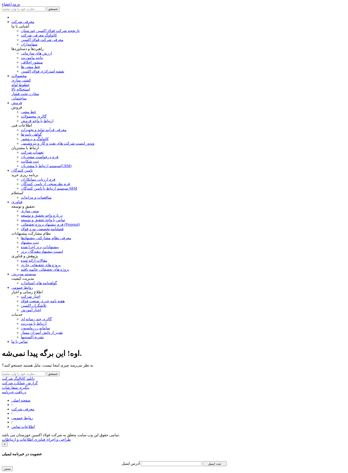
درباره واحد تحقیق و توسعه (41, 215)
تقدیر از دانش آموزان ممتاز (42, 333)
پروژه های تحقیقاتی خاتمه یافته (45, 269)
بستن (7, 468)
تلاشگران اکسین (33, 305)
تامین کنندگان (22, 170)
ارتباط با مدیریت (33, 323)
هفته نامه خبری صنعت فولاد (43, 301)
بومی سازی (30, 211)
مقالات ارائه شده (34, 260)
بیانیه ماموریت (32, 58)
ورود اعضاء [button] (11, 4)
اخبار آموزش (31, 310)
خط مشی (28, 112)
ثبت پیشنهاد (30, 242)
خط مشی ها (30, 67)
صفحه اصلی (21, 400)
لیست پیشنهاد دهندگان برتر (42, 251)
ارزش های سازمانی (36, 53)
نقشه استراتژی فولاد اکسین (42, 71)
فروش (16, 103)
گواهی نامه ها (31, 134)
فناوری (16, 202)
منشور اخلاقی (32, 62)
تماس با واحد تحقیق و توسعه (43, 220)
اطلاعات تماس (23, 427)
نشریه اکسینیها (32, 337)
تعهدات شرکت (32, 152)
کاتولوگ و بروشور (35, 139)
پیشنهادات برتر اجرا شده (40, 247)
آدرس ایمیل (131, 463)
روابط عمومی (22, 287)
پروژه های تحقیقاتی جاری (41, 265)
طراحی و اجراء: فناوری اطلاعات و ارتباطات (36, 439)
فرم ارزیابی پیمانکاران (38, 179)
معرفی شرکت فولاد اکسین (42, 40)
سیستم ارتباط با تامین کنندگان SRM (49, 188)
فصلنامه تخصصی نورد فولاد (42, 229)
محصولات (19, 76)
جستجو (53, 9)
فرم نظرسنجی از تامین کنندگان (45, 184)
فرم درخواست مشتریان (39, 157)
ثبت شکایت (30, 161)
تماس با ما (19, 342)
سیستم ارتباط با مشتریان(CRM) (46, 166)
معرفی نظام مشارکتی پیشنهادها (46, 238)
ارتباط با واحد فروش (37, 121)
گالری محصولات (34, 116)
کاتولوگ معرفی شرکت (39, 35)
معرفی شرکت (22, 22)
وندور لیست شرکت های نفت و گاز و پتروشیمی (57, 143)
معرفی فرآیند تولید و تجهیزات (44, 130)
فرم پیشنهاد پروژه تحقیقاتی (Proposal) (50, 224)
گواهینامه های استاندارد (39, 283)
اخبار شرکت (30, 296)
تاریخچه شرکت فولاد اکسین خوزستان (50, 31)
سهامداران (29, 44)
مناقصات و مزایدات (36, 197)
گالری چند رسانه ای (36, 319)
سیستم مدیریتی (23, 274)
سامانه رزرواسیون (35, 328)
